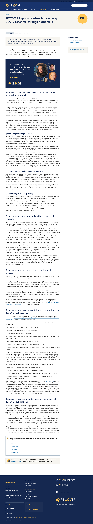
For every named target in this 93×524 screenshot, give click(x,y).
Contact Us (27, 498)
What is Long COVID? (16, 9)
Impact (7, 510)
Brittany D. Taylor (15, 452)
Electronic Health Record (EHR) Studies (14, 492)
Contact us (61, 479)
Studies (25, 9)
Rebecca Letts (14, 446)
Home (7, 9)
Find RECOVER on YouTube (64, 492)
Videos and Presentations (30, 483)
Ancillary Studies (9, 500)
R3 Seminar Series (29, 480)
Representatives (28, 491)
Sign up (60, 484)
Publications (8, 506)
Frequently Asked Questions (31, 496)
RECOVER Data (9, 513)
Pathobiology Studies (10, 497)
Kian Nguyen (14, 449)
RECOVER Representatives (76, 40)
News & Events (42, 9)
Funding (27, 494)
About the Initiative (55, 9)
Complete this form (16, 461)
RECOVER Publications (75, 42)
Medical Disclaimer (20, 520)
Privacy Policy (14, 520)
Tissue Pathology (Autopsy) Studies (13, 495)
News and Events (9, 14)
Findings (33, 9)
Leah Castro (14, 443)
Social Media (28, 485)
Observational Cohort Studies (12, 490)
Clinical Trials (8, 488)
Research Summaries (10, 508)
